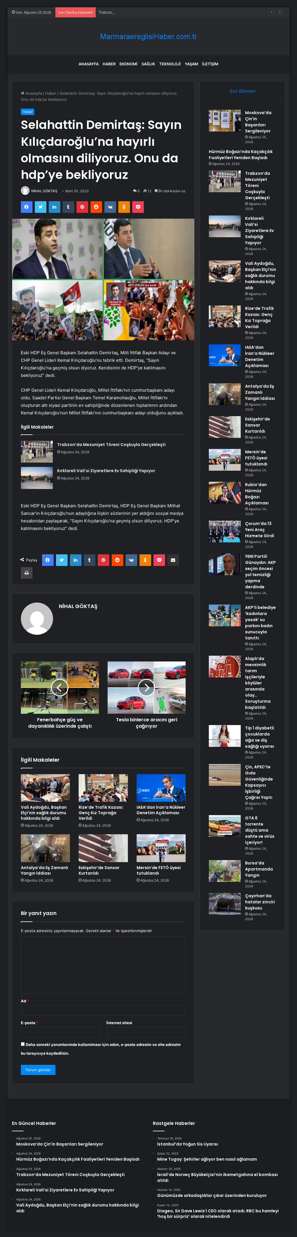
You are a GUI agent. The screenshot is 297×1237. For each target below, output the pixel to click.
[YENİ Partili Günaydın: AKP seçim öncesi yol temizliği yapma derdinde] (225, 564)
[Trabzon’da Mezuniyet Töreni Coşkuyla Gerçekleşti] (37, 452)
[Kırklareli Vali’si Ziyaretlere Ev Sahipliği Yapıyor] (37, 478)
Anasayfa (89, 64)
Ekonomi (128, 64)
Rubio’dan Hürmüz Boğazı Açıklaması (257, 494)
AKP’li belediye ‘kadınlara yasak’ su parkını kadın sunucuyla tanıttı (260, 623)
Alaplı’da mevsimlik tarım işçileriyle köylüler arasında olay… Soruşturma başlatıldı (258, 683)
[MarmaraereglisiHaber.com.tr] (148, 36)
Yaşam (191, 64)
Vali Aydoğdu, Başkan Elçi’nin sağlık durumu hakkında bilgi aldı (44, 812)
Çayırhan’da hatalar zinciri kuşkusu (260, 902)
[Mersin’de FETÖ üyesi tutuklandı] (161, 848)
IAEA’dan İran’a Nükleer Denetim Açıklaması (161, 810)
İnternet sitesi (119, 1022)
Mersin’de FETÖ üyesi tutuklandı (159, 870)
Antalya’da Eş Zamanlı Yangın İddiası (44, 870)
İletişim (210, 64)
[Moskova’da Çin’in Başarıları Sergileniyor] (225, 121)
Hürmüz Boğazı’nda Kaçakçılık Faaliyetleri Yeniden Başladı (241, 155)
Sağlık (148, 64)
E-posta (29, 1022)
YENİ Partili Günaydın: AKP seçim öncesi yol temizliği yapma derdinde (260, 571)
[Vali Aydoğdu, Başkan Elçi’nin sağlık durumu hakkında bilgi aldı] (45, 788)
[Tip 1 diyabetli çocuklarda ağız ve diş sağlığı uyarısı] (225, 736)
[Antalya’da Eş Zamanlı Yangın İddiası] (45, 848)
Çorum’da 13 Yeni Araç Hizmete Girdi (259, 530)
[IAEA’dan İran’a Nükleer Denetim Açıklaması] (161, 788)
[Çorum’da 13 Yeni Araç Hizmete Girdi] (225, 531)
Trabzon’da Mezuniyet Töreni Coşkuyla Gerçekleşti (144, 12)
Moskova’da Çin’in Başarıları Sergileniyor (258, 122)
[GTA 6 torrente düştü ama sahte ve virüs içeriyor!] (225, 826)
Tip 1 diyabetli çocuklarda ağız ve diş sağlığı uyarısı (259, 737)
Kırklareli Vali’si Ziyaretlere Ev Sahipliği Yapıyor (106, 471)
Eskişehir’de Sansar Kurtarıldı (99, 870)
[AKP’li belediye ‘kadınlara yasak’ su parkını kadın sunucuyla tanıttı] (225, 615)
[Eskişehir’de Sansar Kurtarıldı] (103, 848)
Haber (109, 64)
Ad (25, 1001)
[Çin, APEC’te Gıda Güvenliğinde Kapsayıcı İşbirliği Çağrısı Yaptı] (225, 775)
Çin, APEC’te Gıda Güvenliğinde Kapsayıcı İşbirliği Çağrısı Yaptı (259, 782)
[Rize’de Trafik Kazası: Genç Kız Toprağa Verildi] (103, 788)
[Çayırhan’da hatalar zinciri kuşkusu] (225, 904)
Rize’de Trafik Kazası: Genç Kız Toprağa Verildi (101, 812)
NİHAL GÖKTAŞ (44, 191)
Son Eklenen (243, 91)
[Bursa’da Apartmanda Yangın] (225, 871)
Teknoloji (170, 64)
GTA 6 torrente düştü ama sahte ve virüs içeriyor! (259, 830)
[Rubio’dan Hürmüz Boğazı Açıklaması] (225, 493)
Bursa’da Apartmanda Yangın (259, 869)
